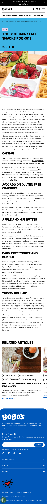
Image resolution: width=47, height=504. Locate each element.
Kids (10, 21)
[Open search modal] (34, 9)
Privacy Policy (7, 492)
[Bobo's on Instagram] (9, 453)
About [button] (5, 465)
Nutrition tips (29, 379)
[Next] (44, 3)
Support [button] (5, 471)
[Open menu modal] (43, 9)
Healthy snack (9, 375)
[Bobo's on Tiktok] (14, 453)
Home (4, 21)
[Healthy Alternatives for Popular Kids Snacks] (21, 360)
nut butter (34, 170)
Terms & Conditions (23, 492)
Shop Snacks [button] (8, 459)
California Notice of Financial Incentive (15, 449)
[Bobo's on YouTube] (20, 453)
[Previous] (2, 3)
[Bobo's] (7, 9)
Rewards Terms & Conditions (13, 496)
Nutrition (15, 379)
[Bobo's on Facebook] (3, 453)
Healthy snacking (26, 375)
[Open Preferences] (3, 500)
